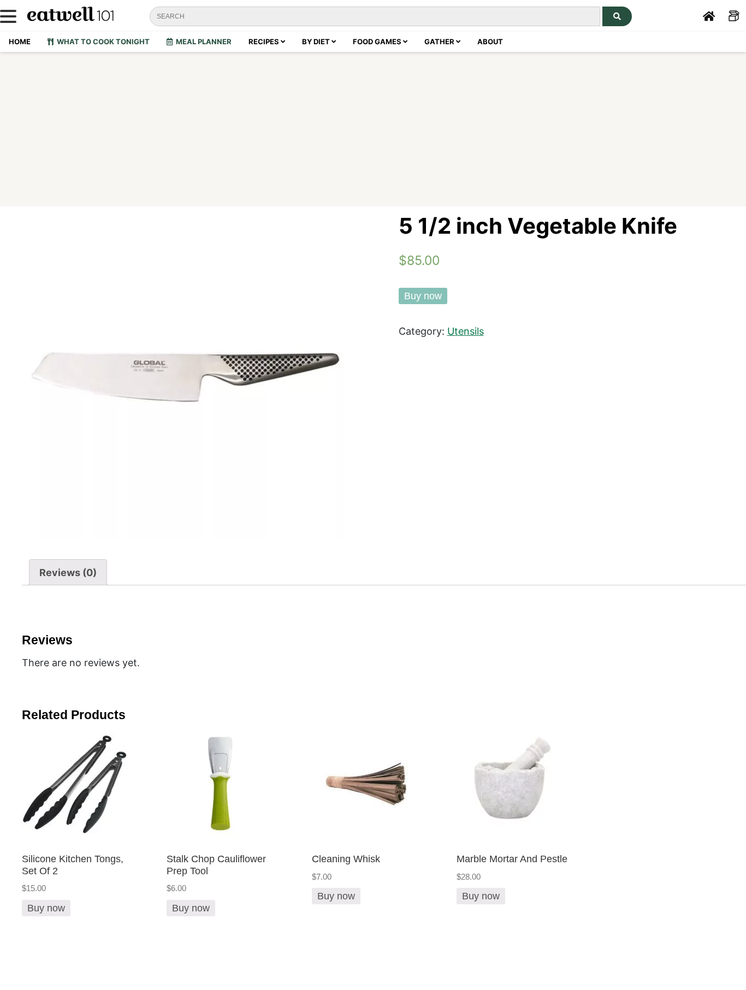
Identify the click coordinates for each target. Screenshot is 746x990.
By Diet (316, 41)
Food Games (378, 41)
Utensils (465, 331)
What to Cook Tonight (102, 41)
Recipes (264, 41)
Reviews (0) (68, 572)
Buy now (423, 296)
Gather (440, 41)
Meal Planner (202, 41)
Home (20, 41)
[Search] (617, 16)
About (490, 41)
